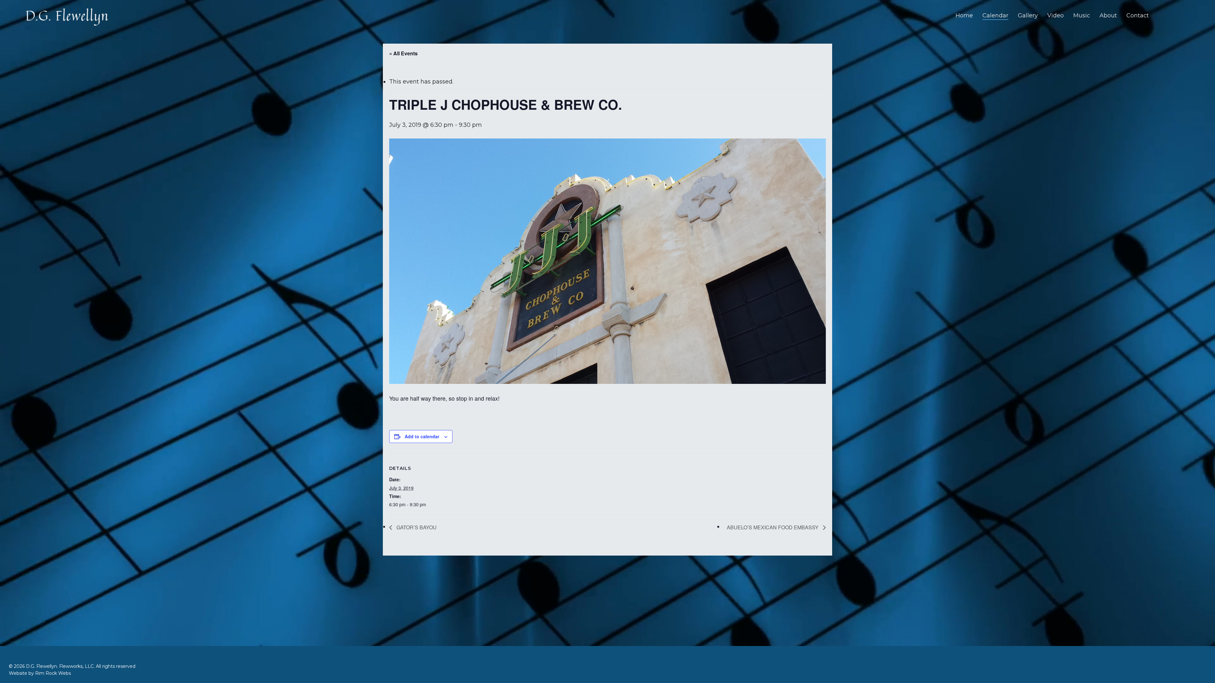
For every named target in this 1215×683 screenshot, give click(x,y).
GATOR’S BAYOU (416, 527)
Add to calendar (422, 436)
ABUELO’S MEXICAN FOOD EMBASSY (773, 527)
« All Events (403, 53)
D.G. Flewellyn (67, 15)
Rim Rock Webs (53, 673)
